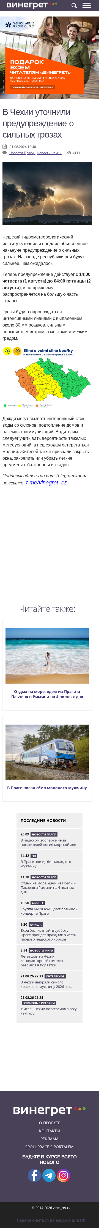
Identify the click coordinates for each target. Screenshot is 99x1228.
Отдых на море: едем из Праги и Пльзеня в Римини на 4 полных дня (47, 694)
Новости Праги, (22, 152)
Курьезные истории (39, 1003)
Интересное (55, 976)
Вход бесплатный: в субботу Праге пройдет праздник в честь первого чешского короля (48, 935)
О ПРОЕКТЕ (49, 1122)
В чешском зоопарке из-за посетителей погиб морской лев (48, 842)
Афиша (37, 903)
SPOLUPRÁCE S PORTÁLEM (49, 1146)
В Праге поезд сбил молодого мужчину (47, 787)
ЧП (34, 856)
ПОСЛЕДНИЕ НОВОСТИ (43, 820)
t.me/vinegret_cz (46, 482)
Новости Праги (44, 834)
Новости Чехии (49, 152)
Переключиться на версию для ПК (51, 1220)
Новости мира (41, 950)
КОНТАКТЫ (49, 1130)
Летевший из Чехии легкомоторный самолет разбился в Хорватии (42, 960)
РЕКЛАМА (49, 1138)
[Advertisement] (49, 546)
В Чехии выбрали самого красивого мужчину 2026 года (46, 984)
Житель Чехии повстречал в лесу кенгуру (49, 1011)
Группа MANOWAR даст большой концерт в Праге (49, 911)
